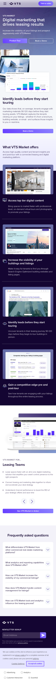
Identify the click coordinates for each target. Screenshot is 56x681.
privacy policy (23, 643)
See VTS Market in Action (28, 511)
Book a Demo (41, 41)
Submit (43, 635)
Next (32, 501)
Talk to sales (46, 3)
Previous (24, 501)
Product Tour (15, 41)
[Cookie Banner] (28, 664)
